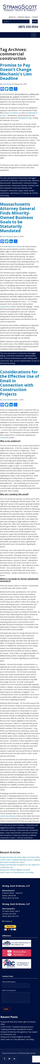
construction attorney (8, 816)
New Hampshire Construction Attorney (14, 188)
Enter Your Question (9, 990)
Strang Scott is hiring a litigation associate (15, 870)
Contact (35, 17)
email (7, 833)
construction (4, 307)
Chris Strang (6, 84)
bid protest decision (15, 246)
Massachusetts (5, 183)
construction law (25, 180)
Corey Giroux (7, 400)
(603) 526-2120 (13, 916)
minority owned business (13, 358)
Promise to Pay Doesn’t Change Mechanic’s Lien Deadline (16, 71)
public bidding (28, 358)
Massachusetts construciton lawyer (24, 183)
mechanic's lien (33, 185)
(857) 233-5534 (28, 27)
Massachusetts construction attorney (13, 185)
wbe (11, 361)
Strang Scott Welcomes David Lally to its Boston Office (20, 857)
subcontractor (15, 193)
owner (26, 190)
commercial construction (9, 180)
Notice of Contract (11, 113)
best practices (10, 828)
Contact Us (8, 921)
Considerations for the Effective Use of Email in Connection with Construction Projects (19, 383)
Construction (22, 178)
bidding (2, 356)
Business (21, 825)
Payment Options (24, 17)
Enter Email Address (9, 982)
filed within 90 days (25, 118)
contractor (35, 180)
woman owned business (22, 361)
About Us (12, 17)
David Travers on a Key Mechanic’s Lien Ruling (16, 872)
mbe (1, 358)
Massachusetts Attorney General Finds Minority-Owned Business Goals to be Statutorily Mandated (17, 217)
